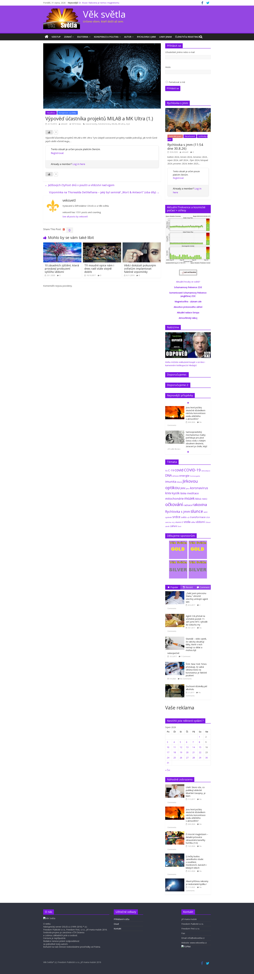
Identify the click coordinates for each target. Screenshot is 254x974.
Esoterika (82, 36)
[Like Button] (49, 132)
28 (193, 757)
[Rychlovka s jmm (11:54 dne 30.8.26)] (188, 109)
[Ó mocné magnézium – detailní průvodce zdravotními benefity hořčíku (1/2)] (175, 833)
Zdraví (67, 36)
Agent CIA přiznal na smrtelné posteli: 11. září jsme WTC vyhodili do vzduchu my (196, 620)
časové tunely (91, 124)
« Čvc (167, 770)
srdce (176, 517)
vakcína (168, 522)
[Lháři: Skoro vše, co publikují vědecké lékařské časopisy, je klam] (175, 786)
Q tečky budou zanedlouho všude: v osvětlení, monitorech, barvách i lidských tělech (196, 862)
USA (208, 517)
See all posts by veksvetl (75, 216)
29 (200, 757)
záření (173, 526)
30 (206, 757)
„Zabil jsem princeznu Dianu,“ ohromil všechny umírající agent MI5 (197, 597)
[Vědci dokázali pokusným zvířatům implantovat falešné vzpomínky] (142, 244)
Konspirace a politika (106, 36)
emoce (175, 476)
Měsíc (198, 498)
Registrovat (57, 153)
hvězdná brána (104, 124)
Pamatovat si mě (177, 82)
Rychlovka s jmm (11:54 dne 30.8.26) (185, 146)
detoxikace (205, 471)
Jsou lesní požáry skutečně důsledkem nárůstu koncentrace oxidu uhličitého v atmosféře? (195, 413)
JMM (182, 488)
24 (168, 757)
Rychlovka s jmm (146, 36)
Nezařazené (190, 136)
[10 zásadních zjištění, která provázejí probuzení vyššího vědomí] (62, 244)
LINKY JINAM (165, 36)
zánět (167, 526)
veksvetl (64, 124)
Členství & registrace (187, 36)
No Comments (186, 679)
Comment (205, 587)
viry (173, 522)
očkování (174, 504)
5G (166, 470)
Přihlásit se (173, 88)
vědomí (200, 522)
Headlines (51, 113)
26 (181, 757)
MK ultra (121, 124)
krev (168, 493)
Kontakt (117, 928)
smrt (205, 512)
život (179, 526)
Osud (116, 923)
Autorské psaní (175, 136)
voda (187, 522)
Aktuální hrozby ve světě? (188, 281)
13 (187, 747)
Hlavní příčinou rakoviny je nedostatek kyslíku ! (197, 883)
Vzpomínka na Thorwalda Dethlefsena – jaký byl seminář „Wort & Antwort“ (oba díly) (104, 192)
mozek (189, 498)
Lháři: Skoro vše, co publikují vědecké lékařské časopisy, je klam (195, 791)
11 (174, 747)
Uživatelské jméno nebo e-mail (180, 52)
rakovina (200, 504)
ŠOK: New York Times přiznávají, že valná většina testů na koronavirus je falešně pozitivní (196, 670)
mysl (128, 124)
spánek (168, 517)
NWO (204, 498)
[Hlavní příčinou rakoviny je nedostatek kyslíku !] (175, 879)
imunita (170, 481)
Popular (174, 587)
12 (181, 747)
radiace (187, 505)
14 (193, 747)
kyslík (176, 493)
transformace (197, 517)
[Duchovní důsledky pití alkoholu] (175, 684)
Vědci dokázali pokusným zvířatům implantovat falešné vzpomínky (140, 268)
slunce (197, 511)
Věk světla (104, 14)
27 (187, 757)
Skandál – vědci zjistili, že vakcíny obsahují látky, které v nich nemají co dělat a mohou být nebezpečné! (187, 646)
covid (179, 469)
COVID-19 (192, 469)
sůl (188, 517)
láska (183, 493)
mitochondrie (174, 499)
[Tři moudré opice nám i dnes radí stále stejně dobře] (102, 244)
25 (174, 757)
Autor (127, 36)
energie (184, 476)
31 (168, 762)
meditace (193, 493)
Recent (189, 587)
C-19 (171, 470)
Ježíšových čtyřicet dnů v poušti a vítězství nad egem (79, 185)
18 (174, 752)
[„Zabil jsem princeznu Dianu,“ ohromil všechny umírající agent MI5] (175, 591)
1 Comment (185, 656)
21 (193, 752)
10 (168, 747)
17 (168, 752)
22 (200, 752)
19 (181, 752)
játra (187, 488)
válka (193, 522)
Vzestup (56, 36)
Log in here (78, 164)
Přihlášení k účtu (121, 919)
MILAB (114, 124)
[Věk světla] (46, 36)
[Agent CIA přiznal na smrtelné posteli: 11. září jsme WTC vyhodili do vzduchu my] (175, 614)
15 (200, 747)
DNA (168, 475)
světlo (184, 517)
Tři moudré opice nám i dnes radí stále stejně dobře (99, 268)
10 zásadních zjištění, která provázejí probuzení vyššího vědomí (62, 268)
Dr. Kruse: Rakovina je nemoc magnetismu (99, 2)
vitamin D (179, 522)
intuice (179, 482)
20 (187, 752)
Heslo (168, 67)
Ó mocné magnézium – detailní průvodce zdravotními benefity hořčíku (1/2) (197, 838)
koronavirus (199, 488)
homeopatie (195, 476)
